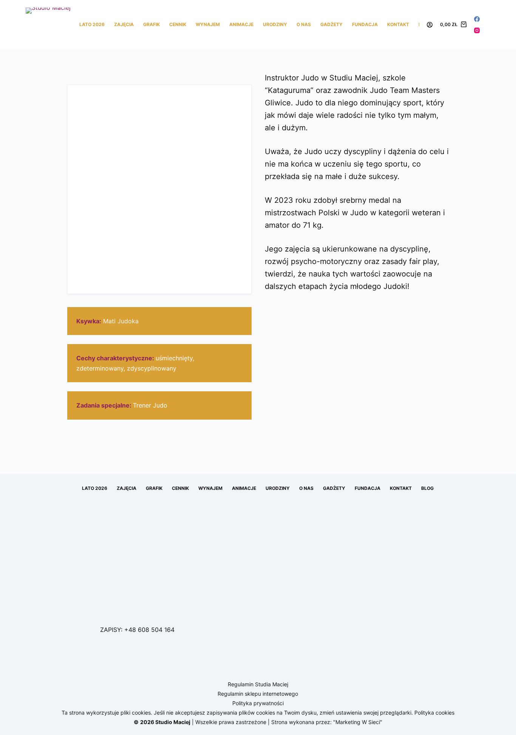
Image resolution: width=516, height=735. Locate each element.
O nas (304, 24)
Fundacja (365, 24)
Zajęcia (124, 24)
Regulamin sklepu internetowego (258, 693)
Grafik (151, 24)
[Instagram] (477, 30)
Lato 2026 (92, 24)
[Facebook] (477, 19)
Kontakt (398, 24)
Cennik (177, 24)
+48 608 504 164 (149, 629)
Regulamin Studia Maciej (258, 684)
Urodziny (275, 24)
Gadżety (331, 24)
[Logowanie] (430, 25)
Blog (427, 488)
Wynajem (208, 24)
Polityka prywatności (258, 703)
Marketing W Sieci (357, 722)
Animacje (241, 24)
